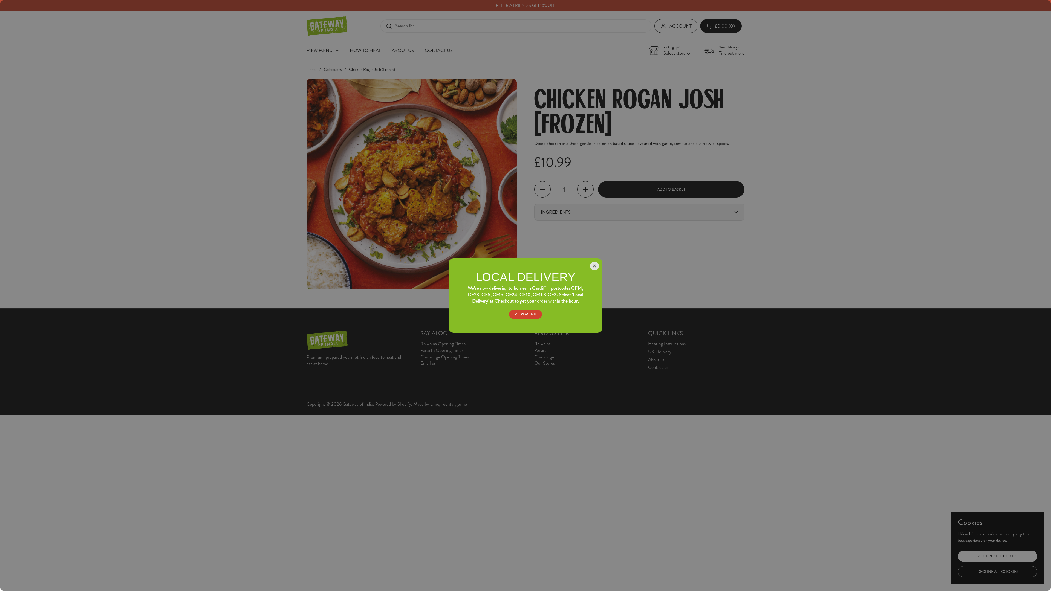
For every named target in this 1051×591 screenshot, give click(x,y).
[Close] (594, 266)
